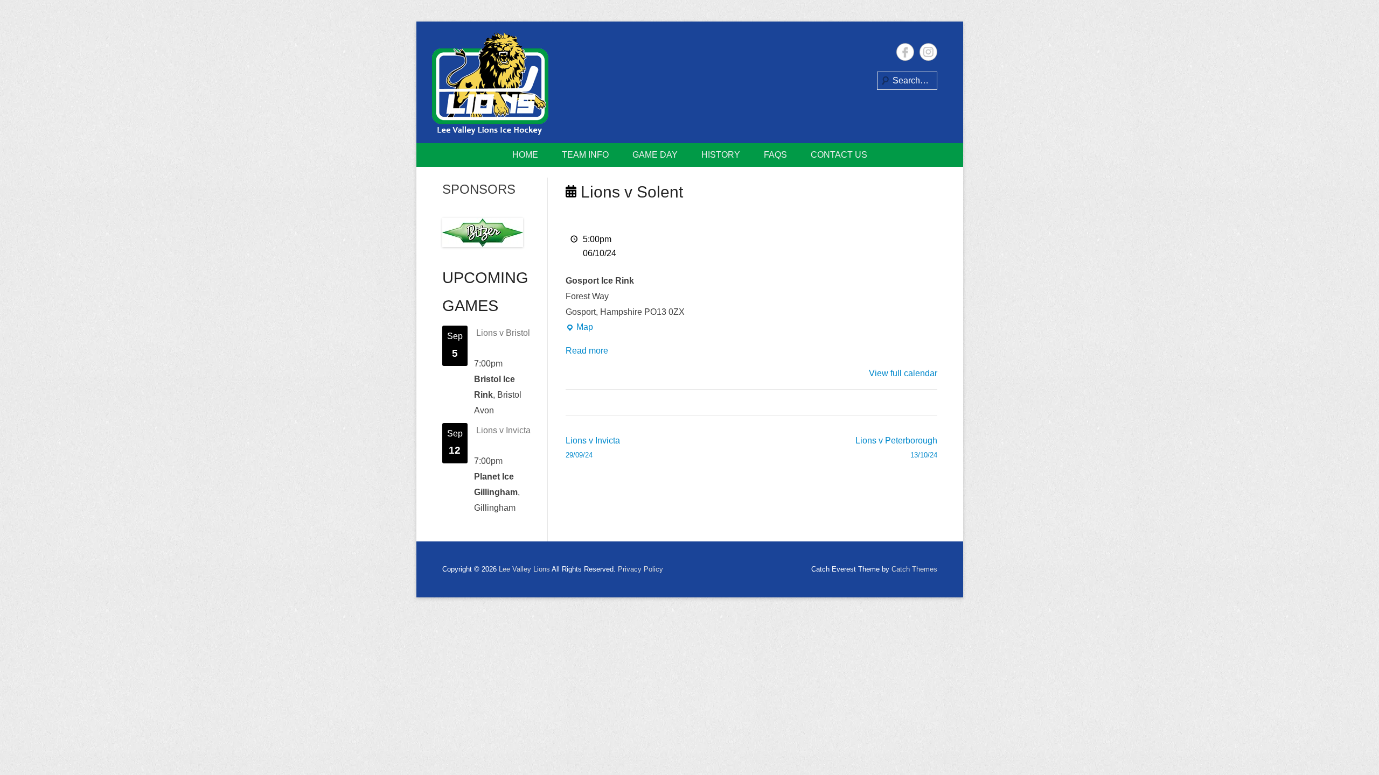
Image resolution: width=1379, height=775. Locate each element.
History (720, 154)
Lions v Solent (629, 192)
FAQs (775, 154)
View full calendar (903, 373)
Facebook (905, 52)
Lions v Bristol (503, 332)
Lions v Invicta (593, 447)
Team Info (585, 154)
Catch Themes (914, 569)
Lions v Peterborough (896, 447)
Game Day (655, 154)
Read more (587, 350)
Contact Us (839, 154)
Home (525, 154)
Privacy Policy (640, 569)
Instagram (928, 52)
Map (579, 328)
